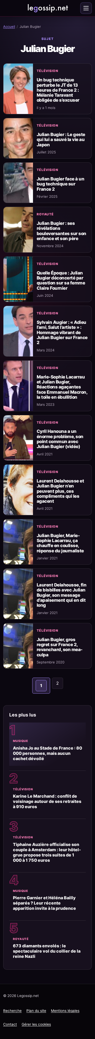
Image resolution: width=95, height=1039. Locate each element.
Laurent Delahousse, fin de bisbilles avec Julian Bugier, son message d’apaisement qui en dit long (61, 595)
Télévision (47, 71)
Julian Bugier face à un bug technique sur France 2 (60, 184)
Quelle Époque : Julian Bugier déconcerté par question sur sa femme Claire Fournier (61, 280)
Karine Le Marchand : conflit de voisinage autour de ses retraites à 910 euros (47, 801)
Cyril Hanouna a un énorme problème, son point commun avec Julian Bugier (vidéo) (60, 439)
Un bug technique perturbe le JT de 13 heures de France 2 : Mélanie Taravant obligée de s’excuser (58, 90)
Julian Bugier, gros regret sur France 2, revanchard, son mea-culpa (60, 647)
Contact (10, 1024)
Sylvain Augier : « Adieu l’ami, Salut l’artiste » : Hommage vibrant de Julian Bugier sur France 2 (62, 332)
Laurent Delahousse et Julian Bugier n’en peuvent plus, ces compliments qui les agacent (60, 491)
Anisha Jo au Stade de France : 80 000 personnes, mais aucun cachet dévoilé (47, 753)
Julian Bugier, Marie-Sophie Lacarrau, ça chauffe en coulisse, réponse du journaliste (60, 543)
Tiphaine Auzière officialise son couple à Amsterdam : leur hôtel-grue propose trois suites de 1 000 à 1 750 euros (47, 852)
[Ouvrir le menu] (86, 8)
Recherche (12, 1011)
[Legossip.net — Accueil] (47, 8)
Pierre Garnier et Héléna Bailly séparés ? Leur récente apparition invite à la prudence (44, 903)
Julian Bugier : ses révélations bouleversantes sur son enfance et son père (61, 231)
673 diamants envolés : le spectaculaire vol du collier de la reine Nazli (46, 951)
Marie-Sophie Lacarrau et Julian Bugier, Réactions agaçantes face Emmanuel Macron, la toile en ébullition (62, 387)
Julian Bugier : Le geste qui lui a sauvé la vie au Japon (61, 139)
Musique (20, 741)
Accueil (9, 26)
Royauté (45, 214)
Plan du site (36, 1011)
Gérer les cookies (36, 1024)
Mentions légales (65, 1011)
